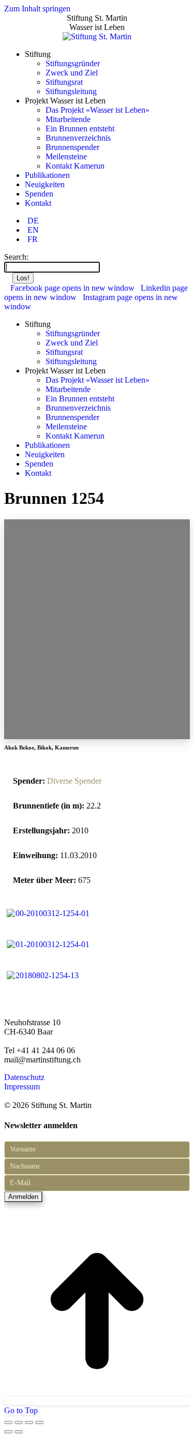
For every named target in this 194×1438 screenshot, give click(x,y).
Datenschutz (24, 1077)
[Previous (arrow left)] (8, 1431)
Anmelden (23, 1197)
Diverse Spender (74, 780)
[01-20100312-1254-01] (48, 944)
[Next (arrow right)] (18, 1431)
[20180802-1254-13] (42, 975)
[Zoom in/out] (39, 1422)
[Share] (18, 1422)
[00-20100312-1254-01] (48, 913)
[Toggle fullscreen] (29, 1422)
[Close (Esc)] (8, 1422)
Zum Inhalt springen (37, 8)
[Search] (105, 266)
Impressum (22, 1086)
